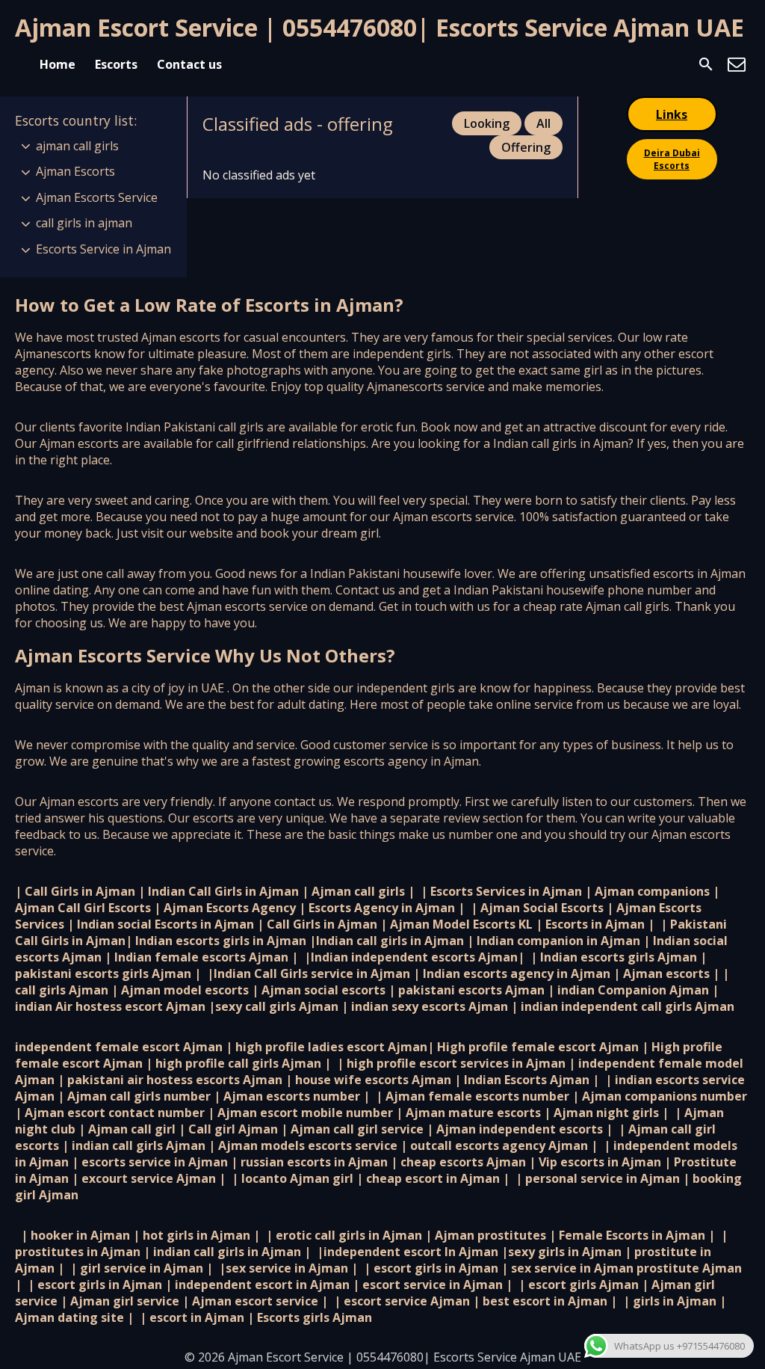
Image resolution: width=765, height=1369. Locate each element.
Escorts (116, 64)
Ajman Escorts (75, 171)
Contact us (189, 64)
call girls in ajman (84, 223)
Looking (487, 123)
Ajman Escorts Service (97, 197)
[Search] (706, 64)
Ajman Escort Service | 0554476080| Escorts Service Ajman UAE (379, 27)
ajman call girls (77, 146)
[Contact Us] (736, 64)
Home (57, 64)
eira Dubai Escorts (672, 159)
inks (671, 114)
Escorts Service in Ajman (103, 249)
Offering (526, 147)
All (543, 123)
